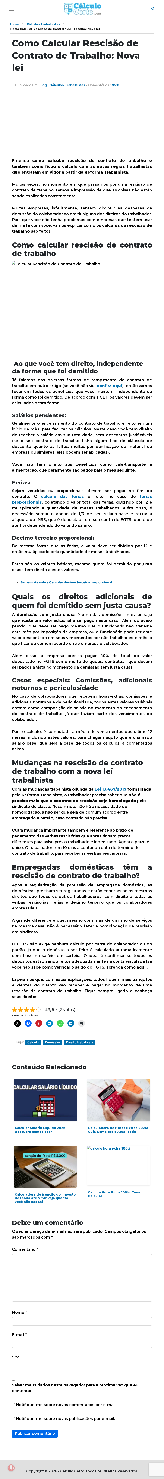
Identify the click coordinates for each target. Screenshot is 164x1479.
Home (14, 24)
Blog (43, 85)
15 (118, 85)
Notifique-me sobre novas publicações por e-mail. (65, 1418)
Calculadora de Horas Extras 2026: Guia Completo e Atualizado (118, 1129)
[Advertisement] (82, 126)
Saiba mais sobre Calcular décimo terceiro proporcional (66, 582)
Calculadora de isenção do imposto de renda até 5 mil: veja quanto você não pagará (45, 1198)
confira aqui (109, 385)
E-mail (19, 1334)
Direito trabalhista (79, 1042)
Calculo (33, 1042)
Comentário (25, 1249)
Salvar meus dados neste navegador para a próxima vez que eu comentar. (75, 1388)
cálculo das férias (62, 496)
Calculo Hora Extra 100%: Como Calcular (114, 1194)
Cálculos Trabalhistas (43, 24)
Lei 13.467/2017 (110, 789)
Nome (19, 1312)
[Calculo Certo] (82, 9)
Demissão (52, 1042)
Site (16, 1357)
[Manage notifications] (11, 1467)
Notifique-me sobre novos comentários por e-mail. (66, 1404)
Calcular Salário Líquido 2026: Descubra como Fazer (40, 1129)
